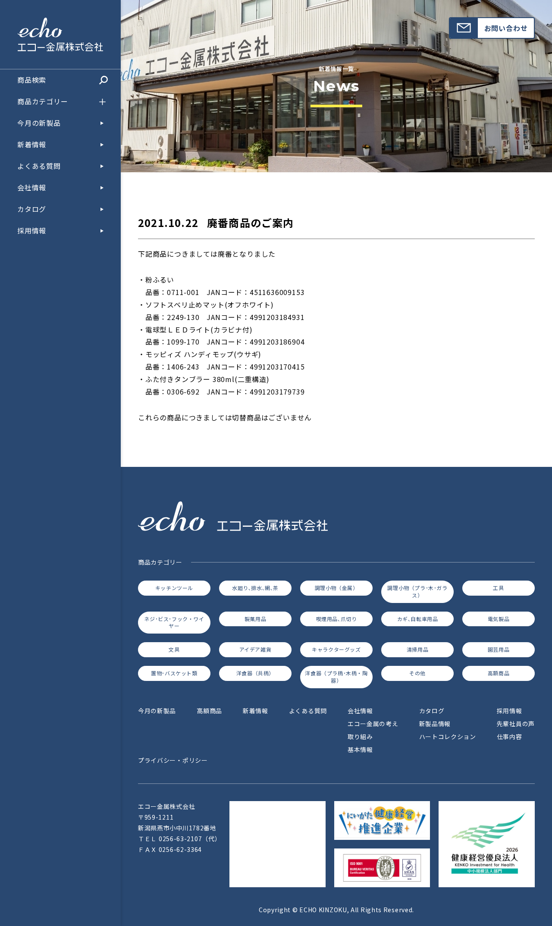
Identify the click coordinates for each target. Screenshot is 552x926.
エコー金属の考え (373, 723)
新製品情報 (435, 723)
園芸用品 (498, 649)
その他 (417, 673)
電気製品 (498, 618)
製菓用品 (255, 618)
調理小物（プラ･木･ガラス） (417, 591)
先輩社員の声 (516, 723)
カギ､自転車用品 (417, 618)
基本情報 (360, 749)
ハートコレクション (447, 736)
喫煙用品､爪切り (336, 618)
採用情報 (31, 231)
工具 (498, 587)
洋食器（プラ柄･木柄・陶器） (336, 676)
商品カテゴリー (42, 101)
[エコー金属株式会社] (60, 45)
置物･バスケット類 (174, 673)
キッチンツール (174, 587)
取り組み (360, 736)
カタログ (31, 209)
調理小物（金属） (336, 587)
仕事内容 (509, 736)
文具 (174, 649)
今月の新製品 (39, 123)
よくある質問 (39, 166)
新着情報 (31, 145)
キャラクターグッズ (336, 649)
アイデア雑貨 (255, 649)
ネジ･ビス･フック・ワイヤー (174, 622)
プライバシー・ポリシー (173, 760)
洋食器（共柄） (255, 673)
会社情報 (31, 188)
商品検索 (31, 80)
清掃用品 (417, 649)
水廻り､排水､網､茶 (255, 587)
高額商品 (498, 673)
